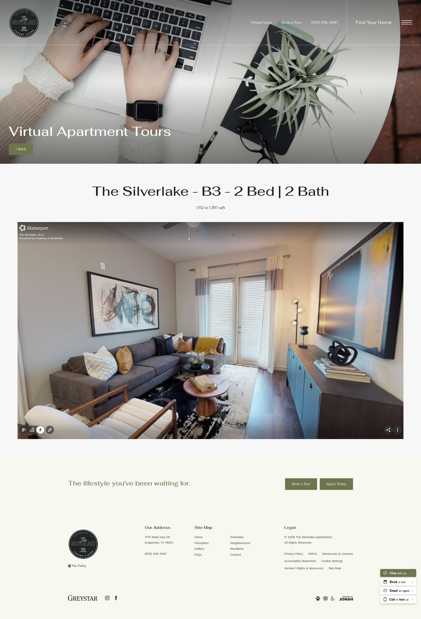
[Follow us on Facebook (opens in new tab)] (116, 598)
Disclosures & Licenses (337, 554)
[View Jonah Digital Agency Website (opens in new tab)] (346, 598)
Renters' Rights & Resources (303, 568)
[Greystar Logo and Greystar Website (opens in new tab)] (83, 598)
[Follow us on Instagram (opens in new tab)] (107, 598)
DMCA (312, 554)
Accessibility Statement (300, 561)
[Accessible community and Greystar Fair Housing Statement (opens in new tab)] (333, 598)
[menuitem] (208, 537)
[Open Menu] (406, 22)
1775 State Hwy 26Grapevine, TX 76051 (159, 539)
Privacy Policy (293, 554)
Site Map (335, 568)
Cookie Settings (332, 561)
